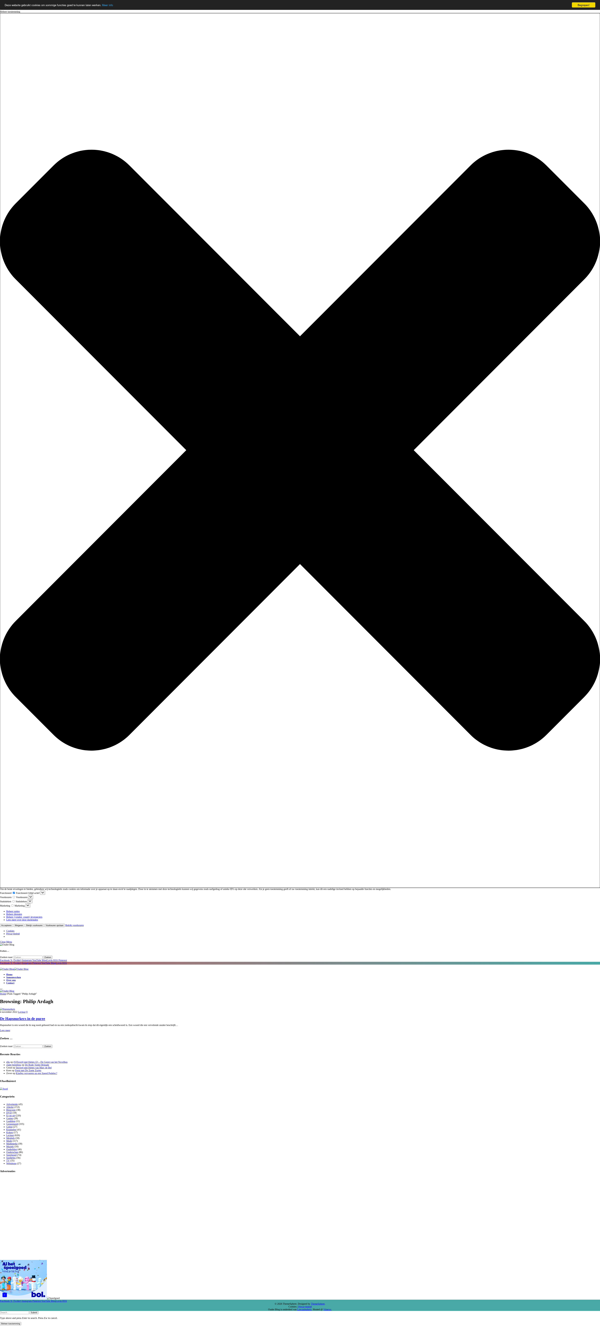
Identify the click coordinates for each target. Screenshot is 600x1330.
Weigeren (19, 925)
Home (9, 974)
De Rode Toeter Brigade (37, 1064)
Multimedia (12, 1143)
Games (9, 1118)
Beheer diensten (14, 914)
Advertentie (12, 1104)
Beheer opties (13, 911)
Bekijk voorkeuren (34, 925)
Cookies (10, 931)
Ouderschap (12, 1152)
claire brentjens (13, 1064)
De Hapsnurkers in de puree (22, 1019)
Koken (9, 1132)
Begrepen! (584, 5)
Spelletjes (11, 1157)
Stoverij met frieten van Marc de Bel (34, 1067)
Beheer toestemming (10, 1323)
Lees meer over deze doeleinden (22, 919)
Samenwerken (13, 977)
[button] (300, 450)
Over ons (11, 980)
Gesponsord (12, 1124)
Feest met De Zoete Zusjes (28, 1070)
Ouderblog (11, 1149)
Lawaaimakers (304, 1309)
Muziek (10, 1146)
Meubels (10, 1138)
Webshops (11, 1163)
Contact (10, 983)
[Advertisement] (300, 1197)
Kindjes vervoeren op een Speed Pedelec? (36, 1073)
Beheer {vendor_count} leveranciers (24, 917)
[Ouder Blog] (14, 969)
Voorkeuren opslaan (54, 925)
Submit (34, 1312)
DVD (9, 1112)
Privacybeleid (13, 933)
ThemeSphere (318, 1303)
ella (8, 1062)
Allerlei (10, 1107)
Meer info (107, 5)
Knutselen (11, 1129)
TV (8, 1160)
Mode (9, 1141)
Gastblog (10, 1121)
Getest (9, 1126)
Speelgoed (11, 1155)
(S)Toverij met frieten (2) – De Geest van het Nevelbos (40, 1062)
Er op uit (10, 1115)
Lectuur (22, 1012)
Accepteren (6, 925)
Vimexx (327, 1309)
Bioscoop (11, 1110)
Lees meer (5, 1030)
